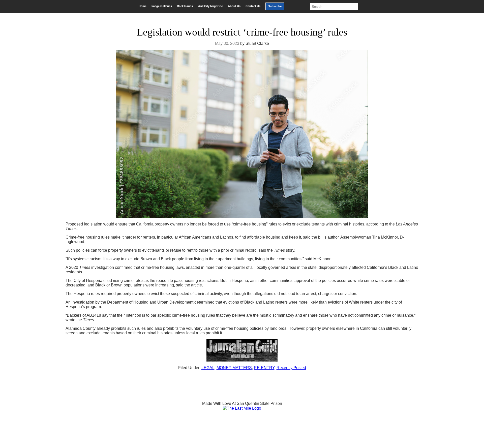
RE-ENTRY (264, 368)
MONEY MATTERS (234, 368)
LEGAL (208, 368)
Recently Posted (291, 368)
